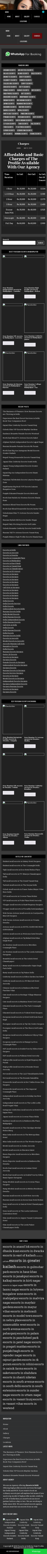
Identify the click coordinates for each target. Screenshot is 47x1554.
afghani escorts (9, 70)
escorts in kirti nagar (26, 1280)
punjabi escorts (9, 117)
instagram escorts (24, 100)
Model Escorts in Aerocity (13, 641)
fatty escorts (24, 86)
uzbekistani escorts (24, 130)
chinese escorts (25, 80)
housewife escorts (10, 97)
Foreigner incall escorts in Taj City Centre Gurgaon (23, 1024)
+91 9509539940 (12, 1551)
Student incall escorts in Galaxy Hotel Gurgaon (21, 861)
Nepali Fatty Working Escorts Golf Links (19, 524)
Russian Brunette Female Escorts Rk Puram (20, 446)
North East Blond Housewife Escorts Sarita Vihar (23, 509)
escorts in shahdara (23, 1373)
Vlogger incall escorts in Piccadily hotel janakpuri (23, 909)
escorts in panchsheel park (21, 1338)
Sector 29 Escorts (10, 654)
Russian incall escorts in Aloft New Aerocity (21, 1195)
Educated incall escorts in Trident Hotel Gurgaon (22, 1013)
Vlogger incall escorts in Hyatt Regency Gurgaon (23, 904)
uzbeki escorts (9, 130)
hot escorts (26, 93)
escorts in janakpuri (16, 1276)
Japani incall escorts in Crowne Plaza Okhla (21, 1116)
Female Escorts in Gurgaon (14, 662)
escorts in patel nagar (17, 1342)
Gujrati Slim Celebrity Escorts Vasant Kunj (20, 425)
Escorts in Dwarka (10, 555)
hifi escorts (36, 90)
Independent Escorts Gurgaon (15, 665)
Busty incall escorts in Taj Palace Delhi (18, 972)
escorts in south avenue (18, 1381)
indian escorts (9, 100)
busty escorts (25, 76)
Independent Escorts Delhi (14, 609)
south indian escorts (24, 120)
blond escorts (23, 73)
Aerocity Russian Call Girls (14, 643)
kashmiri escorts (10, 107)
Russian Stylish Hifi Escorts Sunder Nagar (20, 520)
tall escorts (35, 123)
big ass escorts (9, 73)
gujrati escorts (23, 90)
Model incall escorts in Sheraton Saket (18, 1150)
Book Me (8, 296)
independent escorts (27, 97)
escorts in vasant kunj (17, 1399)
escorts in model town (18, 1316)
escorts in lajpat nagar (13, 1285)
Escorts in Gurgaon (10, 574)
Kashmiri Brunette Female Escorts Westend (21, 433)
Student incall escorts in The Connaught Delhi (21, 865)
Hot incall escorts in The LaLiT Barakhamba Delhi (23, 1074)
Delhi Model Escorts (11, 614)
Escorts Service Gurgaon (13, 673)
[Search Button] (43, 12)
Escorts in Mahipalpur (12, 560)
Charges (37, 16)
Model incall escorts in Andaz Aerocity (19, 1146)
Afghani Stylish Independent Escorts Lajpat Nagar (23, 442)
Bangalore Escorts (10, 646)
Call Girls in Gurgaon (11, 587)
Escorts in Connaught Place (14, 558)
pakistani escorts (27, 113)
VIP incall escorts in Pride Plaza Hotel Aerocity (22, 900)
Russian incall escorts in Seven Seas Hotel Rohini (23, 1200)
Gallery (27, 16)
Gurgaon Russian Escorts (13, 686)
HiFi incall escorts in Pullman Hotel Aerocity (21, 1056)
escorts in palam (28, 1333)
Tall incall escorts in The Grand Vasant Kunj (20, 881)
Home (9, 16)
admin (19, 148)
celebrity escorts (10, 80)
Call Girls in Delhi (10, 625)
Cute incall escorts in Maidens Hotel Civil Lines (22, 1001)
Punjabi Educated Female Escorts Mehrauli (20, 493)
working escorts (21, 133)
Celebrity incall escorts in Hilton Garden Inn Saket (23, 976)
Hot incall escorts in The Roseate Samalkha (20, 1078)
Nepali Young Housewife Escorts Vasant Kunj (21, 457)
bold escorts (36, 73)
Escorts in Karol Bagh (11, 563)
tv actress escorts (23, 127)
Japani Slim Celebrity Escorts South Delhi (20, 461)
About (17, 16)
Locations (23, 21)
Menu (7, 12)
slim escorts (8, 120)
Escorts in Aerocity (11, 552)
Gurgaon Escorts (9, 659)
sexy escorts (38, 117)
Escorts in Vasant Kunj (12, 566)
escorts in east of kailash (19, 1255)
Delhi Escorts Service (11, 603)
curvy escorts (26, 83)
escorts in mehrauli (23, 1311)
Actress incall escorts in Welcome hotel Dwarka (22, 934)
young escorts (35, 133)
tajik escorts (23, 123)
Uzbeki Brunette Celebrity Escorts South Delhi (22, 528)
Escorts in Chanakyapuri (13, 568)
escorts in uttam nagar (26, 1395)
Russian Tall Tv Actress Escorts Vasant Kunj (21, 532)
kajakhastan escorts (24, 103)
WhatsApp (35, 1551)
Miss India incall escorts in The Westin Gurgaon (22, 1141)
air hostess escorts (25, 70)
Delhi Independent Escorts (14, 619)
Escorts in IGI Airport (11, 571)
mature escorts (25, 107)
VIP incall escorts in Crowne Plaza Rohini (20, 896)
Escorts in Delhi (9, 550)
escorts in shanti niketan (19, 1377)
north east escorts (11, 113)
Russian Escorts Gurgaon (13, 651)
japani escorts (9, 103)
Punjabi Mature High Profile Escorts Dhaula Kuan (23, 537)
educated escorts (10, 86)
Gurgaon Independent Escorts (15, 684)
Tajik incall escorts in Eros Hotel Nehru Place (21, 870)
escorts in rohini (23, 1364)
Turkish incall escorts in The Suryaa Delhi (20, 885)
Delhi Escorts (8, 601)
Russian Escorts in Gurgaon (14, 670)
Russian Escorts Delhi (11, 611)
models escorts (9, 110)
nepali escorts (23, 110)
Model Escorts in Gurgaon (13, 678)
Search (6, 239)
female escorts (9, 90)
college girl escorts (11, 83)
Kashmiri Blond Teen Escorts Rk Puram (19, 504)
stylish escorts (10, 123)
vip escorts (8, 133)
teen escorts (8, 127)
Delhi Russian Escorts (11, 617)
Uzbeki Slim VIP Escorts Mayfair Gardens (20, 429)
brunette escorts (10, 76)
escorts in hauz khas (23, 1272)
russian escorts (24, 117)
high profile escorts (11, 93)
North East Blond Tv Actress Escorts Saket (20, 438)
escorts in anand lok (16, 1246)
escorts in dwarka (32, 1251)
